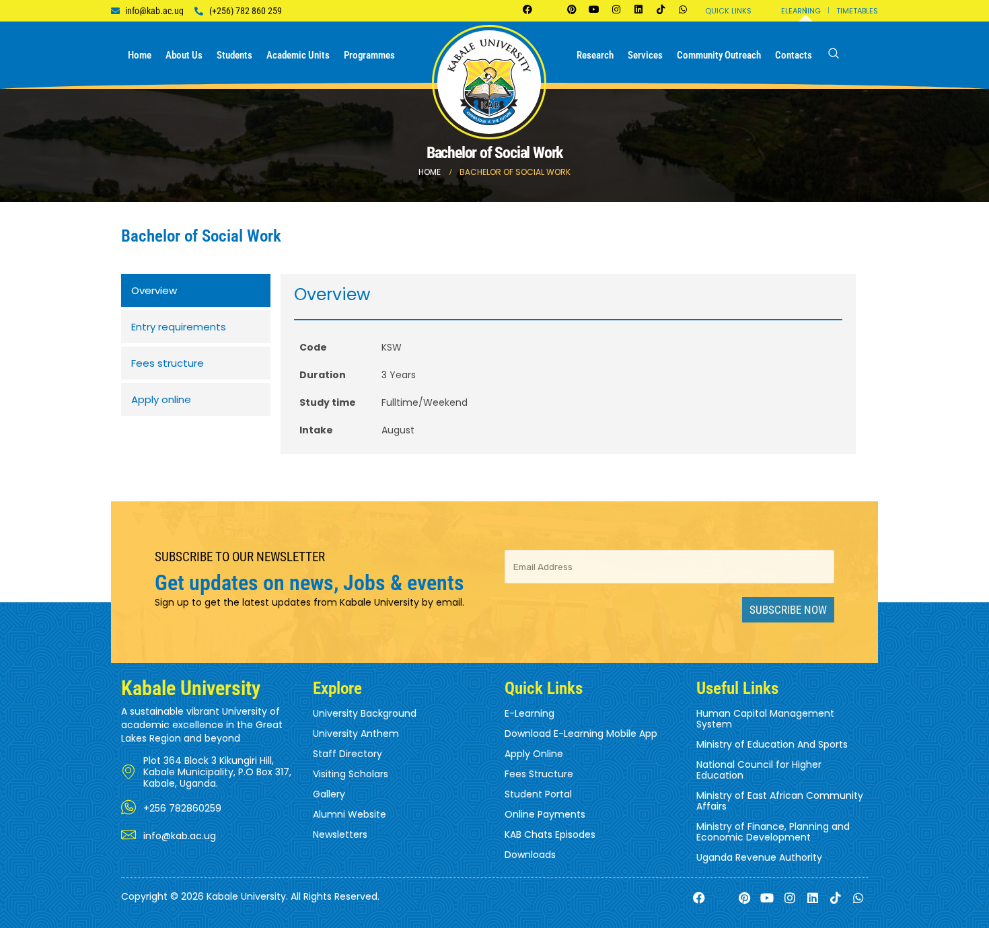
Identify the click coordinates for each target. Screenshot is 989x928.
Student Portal (538, 794)
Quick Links (728, 10)
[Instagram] (616, 9)
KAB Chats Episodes (550, 834)
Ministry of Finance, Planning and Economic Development (773, 832)
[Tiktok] (660, 9)
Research (595, 55)
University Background (364, 713)
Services (645, 55)
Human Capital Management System (765, 719)
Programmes (369, 55)
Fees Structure (539, 774)
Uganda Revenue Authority (759, 857)
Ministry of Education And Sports (772, 744)
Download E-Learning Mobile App (581, 733)
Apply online (161, 399)
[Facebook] (527, 9)
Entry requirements (178, 327)
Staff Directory (347, 753)
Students (234, 55)
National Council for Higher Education (758, 770)
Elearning (801, 10)
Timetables (857, 10)
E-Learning (529, 713)
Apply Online (534, 753)
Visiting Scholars (350, 774)
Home (139, 55)
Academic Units (298, 55)
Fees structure (167, 363)
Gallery (329, 794)
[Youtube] (594, 9)
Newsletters (340, 834)
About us (184, 55)
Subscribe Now (788, 609)
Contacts (793, 55)
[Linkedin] (638, 9)
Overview (154, 290)
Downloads (530, 854)
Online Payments (545, 814)
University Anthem (356, 733)
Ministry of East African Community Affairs (779, 801)
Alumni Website (349, 814)
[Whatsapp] (682, 9)
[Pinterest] (571, 9)
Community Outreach (719, 55)
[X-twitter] (549, 9)
